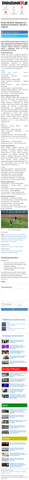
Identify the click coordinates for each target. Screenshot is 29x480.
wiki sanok (13, 241)
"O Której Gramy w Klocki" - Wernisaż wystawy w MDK (16, 324)
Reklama (22, 13)
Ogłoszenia (6, 9)
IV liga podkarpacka (17, 236)
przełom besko (5, 241)
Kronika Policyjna (11, 369)
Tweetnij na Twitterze (10, 36)
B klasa (11, 234)
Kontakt (8, 473)
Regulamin (23, 471)
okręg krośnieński (21, 238)
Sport (22, 9)
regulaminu (4, 279)
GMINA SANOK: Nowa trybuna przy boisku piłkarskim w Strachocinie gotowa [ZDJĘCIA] (18, 432)
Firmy (13, 9)
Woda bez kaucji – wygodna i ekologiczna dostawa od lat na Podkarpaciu (17, 341)
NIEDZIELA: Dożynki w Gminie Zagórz (12, 246)
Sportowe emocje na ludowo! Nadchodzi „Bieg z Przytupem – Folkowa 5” (17, 416)
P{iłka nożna (4, 240)
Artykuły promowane (13, 335)
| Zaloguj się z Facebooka (21, 309)
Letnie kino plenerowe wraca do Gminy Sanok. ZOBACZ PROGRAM (18, 443)
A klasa (6, 234)
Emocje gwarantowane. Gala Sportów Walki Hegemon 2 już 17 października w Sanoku (17, 352)
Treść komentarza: (6, 287)
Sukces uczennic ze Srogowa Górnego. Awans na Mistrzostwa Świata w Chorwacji (17, 426)
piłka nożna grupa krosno (16, 240)
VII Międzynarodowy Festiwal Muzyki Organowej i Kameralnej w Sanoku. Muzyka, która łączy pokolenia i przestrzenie (18, 465)
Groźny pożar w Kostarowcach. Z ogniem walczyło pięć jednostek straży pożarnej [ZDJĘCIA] (18, 380)
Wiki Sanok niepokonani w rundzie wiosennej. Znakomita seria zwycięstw (18, 421)
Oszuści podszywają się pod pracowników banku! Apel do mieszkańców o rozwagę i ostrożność (17, 391)
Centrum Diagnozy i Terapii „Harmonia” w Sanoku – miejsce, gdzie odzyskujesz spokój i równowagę (17, 347)
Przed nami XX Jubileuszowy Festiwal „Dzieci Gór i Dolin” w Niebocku (17, 459)
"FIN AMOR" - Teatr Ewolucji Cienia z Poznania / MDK (16, 329)
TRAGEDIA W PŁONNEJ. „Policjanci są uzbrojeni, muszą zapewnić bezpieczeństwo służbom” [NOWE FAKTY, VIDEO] (18, 396)
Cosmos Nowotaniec (20, 234)
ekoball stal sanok (6, 236)
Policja (5, 13)
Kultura (6, 438)
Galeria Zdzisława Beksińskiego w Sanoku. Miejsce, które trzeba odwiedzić (18, 357)
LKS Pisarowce (11, 238)
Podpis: (3, 281)
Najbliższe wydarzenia (13, 319)
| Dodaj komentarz (7, 309)
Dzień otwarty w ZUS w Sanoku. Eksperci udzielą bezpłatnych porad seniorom (18, 362)
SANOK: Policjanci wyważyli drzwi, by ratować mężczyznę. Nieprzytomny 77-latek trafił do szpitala (18, 375)
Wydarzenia (14, 13)
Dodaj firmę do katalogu (14, 471)
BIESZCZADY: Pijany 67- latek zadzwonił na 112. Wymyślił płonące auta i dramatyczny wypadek (18, 385)
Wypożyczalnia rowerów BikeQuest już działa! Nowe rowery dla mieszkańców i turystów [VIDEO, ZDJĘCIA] (18, 411)
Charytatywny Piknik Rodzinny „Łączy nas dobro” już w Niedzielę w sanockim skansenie (18, 454)
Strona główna (4, 471)
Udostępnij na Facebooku (11, 32)
